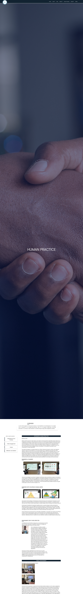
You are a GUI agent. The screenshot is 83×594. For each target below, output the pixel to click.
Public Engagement (11, 443)
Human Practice (66, 1)
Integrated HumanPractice (11, 439)
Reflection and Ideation (11, 450)
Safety (76, 1)
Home (50, 1)
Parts (57, 1)
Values (11, 447)
